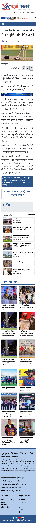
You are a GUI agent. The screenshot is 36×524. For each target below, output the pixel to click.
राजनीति (23, 502)
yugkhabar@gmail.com (14, 488)
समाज (23, 505)
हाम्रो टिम (6, 507)
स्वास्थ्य (23, 512)
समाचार (23, 500)
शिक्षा (22, 507)
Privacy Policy (8, 500)
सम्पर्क (5, 502)
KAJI (32, 520)
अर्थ (22, 510)
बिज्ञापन (5, 505)
